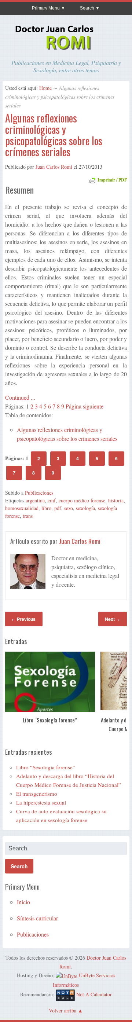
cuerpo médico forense (82, 500)
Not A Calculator (94, 994)
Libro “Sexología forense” (50, 720)
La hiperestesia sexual (41, 802)
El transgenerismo (36, 793)
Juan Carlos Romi (54, 166)
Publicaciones (39, 492)
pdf (57, 508)
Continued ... (20, 397)
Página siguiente (84, 406)
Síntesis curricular (37, 918)
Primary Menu (46, 8)
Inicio (23, 902)
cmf (52, 500)
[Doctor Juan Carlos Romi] (66, 50)
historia (116, 500)
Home (45, 87)
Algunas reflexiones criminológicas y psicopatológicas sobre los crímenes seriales (53, 134)
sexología (85, 508)
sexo (68, 508)
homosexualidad (21, 508)
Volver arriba (62, 1010)
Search (87, 8)
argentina (35, 500)
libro (46, 508)
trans (28, 515)
